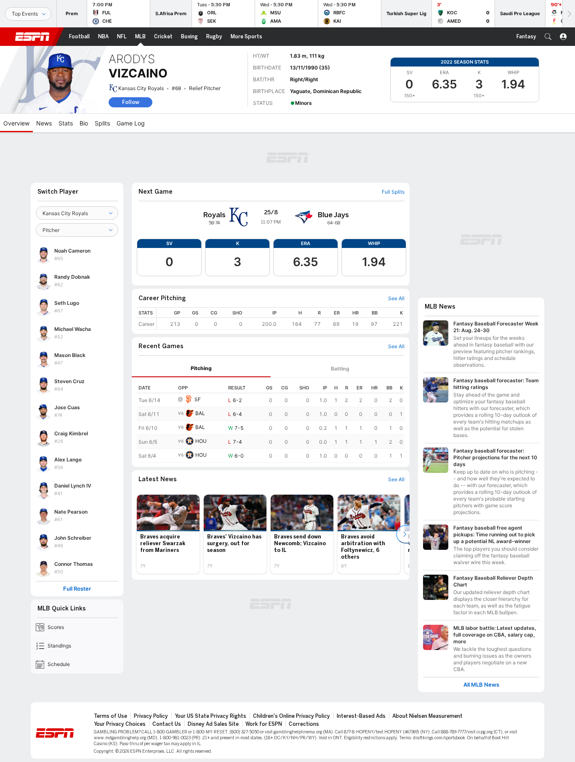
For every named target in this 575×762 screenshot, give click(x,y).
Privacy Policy (151, 716)
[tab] (201, 368)
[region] (281, 318)
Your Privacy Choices (120, 724)
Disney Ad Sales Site (213, 724)
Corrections (304, 724)
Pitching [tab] (201, 368)
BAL (200, 413)
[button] (548, 36)
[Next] (568, 13)
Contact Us (166, 724)
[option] (168, 534)
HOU (201, 441)
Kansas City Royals (141, 88)
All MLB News (481, 685)
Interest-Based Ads (361, 716)
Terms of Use (110, 716)
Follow (130, 102)
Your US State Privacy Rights (210, 716)
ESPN (32, 36)
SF (197, 399)
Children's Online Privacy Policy (291, 716)
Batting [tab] (340, 368)
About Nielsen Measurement (427, 716)
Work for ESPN (263, 724)
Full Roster (77, 589)
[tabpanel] (271, 420)
